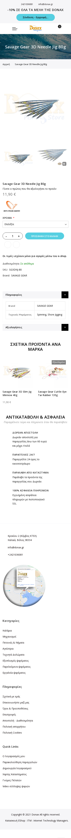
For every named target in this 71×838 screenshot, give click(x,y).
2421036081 (27, 4)
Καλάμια (7, 630)
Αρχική (6, 64)
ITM (29, 820)
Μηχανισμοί (9, 636)
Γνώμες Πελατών (12, 780)
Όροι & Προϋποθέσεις (15, 708)
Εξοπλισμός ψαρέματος (16, 660)
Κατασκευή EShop (15, 820)
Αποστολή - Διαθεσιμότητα (18, 720)
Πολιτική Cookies (12, 732)
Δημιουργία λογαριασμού (17, 768)
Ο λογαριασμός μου (14, 756)
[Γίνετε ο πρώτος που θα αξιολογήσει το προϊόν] (18, 399)
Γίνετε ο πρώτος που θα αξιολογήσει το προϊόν (30, 188)
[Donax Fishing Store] (35, 28)
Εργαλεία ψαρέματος (14, 672)
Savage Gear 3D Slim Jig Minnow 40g (17, 393)
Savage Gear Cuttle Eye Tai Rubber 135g (52, 393)
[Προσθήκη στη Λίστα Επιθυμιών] (7, 244)
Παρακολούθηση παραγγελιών (20, 762)
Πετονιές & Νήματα (13, 642)
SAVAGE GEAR (19, 275)
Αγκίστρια (8, 648)
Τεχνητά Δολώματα (13, 654)
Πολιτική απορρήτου (14, 726)
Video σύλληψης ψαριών (16, 786)
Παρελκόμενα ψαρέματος (17, 666)
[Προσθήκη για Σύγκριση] (16, 244)
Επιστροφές (9, 714)
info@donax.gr (45, 4)
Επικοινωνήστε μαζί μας (16, 702)
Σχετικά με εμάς (11, 696)
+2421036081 (15, 554)
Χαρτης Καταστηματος (15, 774)
